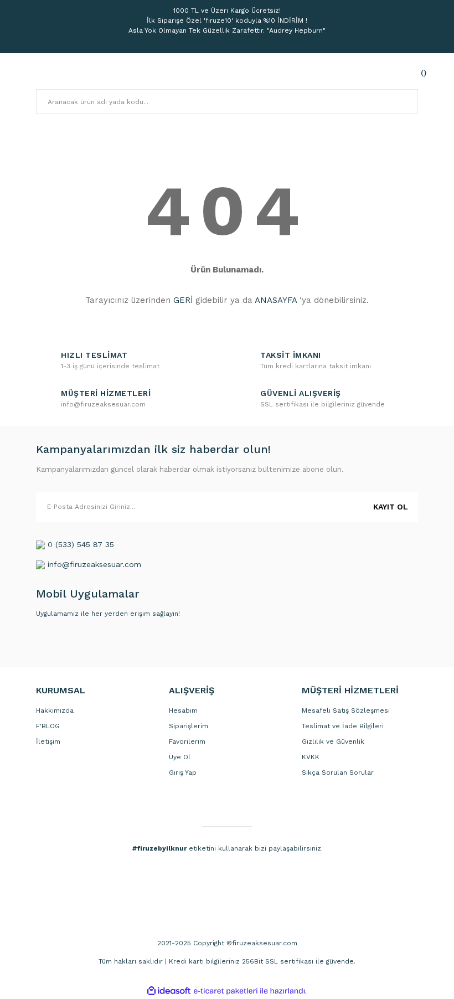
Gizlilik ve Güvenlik (333, 741)
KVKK (310, 757)
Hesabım (183, 710)
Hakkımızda (55, 710)
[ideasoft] (169, 991)
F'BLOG (48, 726)
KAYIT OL (390, 506)
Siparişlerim (188, 726)
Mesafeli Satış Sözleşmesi (346, 710)
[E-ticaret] (225, 991)
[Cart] (407, 72)
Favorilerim (187, 741)
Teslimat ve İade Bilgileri (343, 726)
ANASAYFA (276, 300)
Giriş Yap (183, 772)
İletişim (48, 741)
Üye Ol (179, 757)
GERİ (183, 300)
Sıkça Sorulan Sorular (338, 772)
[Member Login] (385, 72)
